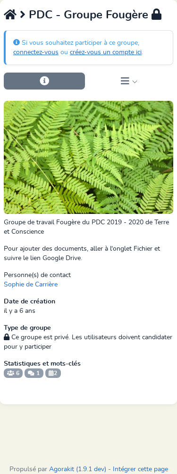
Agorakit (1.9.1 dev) (77, 469)
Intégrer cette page (140, 469)
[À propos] (44, 81)
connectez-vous (36, 52)
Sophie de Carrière (31, 284)
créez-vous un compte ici (106, 52)
